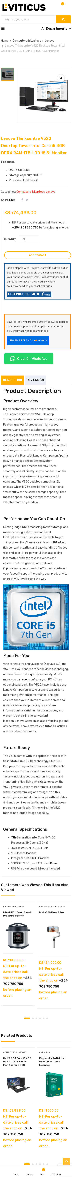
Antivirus (44, 1052)
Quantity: (10, 239)
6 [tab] (47, 1018)
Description (12, 380)
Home (5, 40)
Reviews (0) (35, 380)
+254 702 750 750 (25, 227)
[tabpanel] (18, 955)
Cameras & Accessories (52, 907)
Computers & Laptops (27, 40)
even (25, 679)
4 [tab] (40, 1018)
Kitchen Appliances (13, 907)
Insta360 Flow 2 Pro (51, 912)
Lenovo (49, 40)
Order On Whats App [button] (32, 359)
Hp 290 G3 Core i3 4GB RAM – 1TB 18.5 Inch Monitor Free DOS (17, 1061)
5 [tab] (43, 1018)
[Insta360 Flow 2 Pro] (54, 937)
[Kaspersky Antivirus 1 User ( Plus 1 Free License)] (54, 1085)
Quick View (18, 943)
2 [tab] (33, 1018)
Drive (53, 863)
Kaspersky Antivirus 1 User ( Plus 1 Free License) (52, 1061)
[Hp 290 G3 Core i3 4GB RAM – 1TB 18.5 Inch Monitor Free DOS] (18, 1085)
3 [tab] (36, 1018)
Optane (45, 781)
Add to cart (37, 255)
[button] (62, 6)
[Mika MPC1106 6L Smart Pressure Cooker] (18, 935)
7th (13, 837)
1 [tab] (27, 1018)
